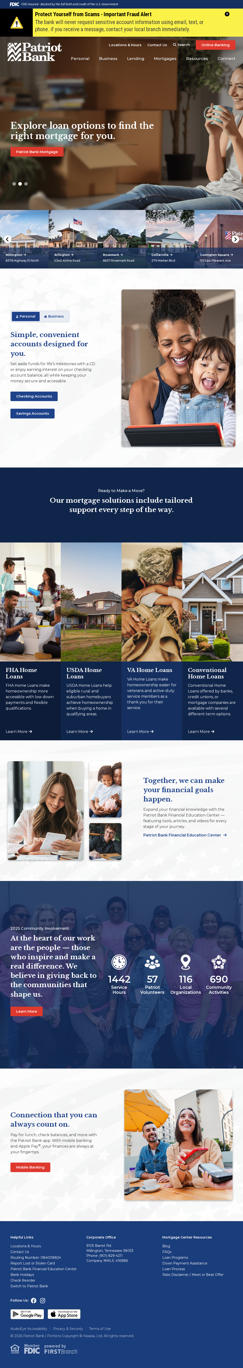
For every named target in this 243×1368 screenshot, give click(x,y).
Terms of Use (100, 1329)
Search (184, 45)
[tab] (14, 184)
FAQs (166, 1252)
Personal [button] (80, 58)
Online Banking (215, 45)
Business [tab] (56, 316)
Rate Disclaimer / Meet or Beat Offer (193, 1275)
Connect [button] (226, 58)
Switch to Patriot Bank (29, 1286)
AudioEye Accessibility (28, 1329)
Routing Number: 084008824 (35, 1257)
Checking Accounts (34, 396)
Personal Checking (33, 161)
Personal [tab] (27, 316)
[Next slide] (235, 239)
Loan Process (173, 1269)
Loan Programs (175, 1257)
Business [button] (108, 58)
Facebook (34, 1300)
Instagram (42, 1300)
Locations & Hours (125, 45)
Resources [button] (197, 58)
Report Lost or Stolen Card (32, 1263)
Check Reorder (22, 1280)
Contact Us (157, 45)
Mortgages (165, 58)
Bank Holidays (22, 1275)
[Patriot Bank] (36, 51)
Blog (166, 1246)
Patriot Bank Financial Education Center (182, 835)
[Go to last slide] (7, 239)
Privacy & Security (68, 1329)
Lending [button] (135, 58)
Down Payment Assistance (184, 1263)
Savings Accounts (32, 413)
